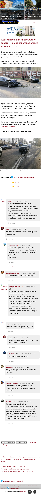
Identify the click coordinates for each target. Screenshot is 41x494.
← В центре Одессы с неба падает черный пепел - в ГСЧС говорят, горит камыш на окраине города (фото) (20, 459)
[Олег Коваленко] (2, 273)
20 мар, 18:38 (25, 245)
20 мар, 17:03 (26, 273)
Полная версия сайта (6, 485)
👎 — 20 (15, 186)
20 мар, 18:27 (25, 383)
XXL (7, 229)
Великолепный (12, 383)
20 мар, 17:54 (20, 367)
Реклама (20, 36)
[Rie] (3, 323)
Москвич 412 (11, 402)
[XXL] (2, 229)
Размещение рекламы (20, 485)
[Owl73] (3, 201)
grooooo (11, 245)
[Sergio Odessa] (4, 289)
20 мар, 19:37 (23, 402)
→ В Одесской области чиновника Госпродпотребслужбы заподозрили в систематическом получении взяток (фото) (17, 469)
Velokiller (9, 367)
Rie (8, 324)
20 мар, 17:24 (18, 338)
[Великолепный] (2, 383)
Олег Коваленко (12, 273)
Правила (32, 442)
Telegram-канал (14, 488)
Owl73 (10, 201)
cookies (23, 492)
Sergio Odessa (15, 287)
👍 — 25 (15, 182)
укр (34, 22)
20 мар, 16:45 (22, 201)
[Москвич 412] (2, 402)
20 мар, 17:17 (30, 287)
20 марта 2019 (6, 47)
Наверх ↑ (6, 445)
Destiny (11, 354)
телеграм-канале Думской (23, 177)
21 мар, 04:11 (27, 354)
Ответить (11, 223)
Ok (30, 492)
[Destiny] (4, 354)
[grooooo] (4, 245)
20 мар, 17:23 (16, 324)
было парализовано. (8, 127)
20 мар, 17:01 (16, 229)
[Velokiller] (2, 367)
